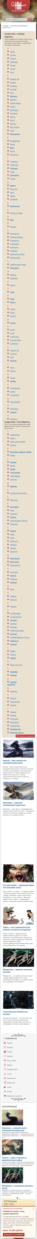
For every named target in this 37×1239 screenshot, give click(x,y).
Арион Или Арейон (18, 441)
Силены (13, 623)
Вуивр (12, 455)
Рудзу (12, 312)
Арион (12, 438)
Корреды (13, 251)
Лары (12, 538)
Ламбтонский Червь (18, 264)
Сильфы (13, 627)
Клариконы (14, 240)
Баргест (13, 99)
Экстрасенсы (11, 1083)
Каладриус (14, 722)
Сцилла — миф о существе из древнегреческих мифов (14, 1158)
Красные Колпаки (17, 254)
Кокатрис (13, 513)
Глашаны (14, 161)
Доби (12, 192)
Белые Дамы (15, 103)
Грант (12, 172)
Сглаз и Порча (11, 1060)
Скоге (12, 330)
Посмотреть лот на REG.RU (13, 1234)
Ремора (13, 606)
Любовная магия (12, 1069)
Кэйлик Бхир (15, 257)
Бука (12, 130)
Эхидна (13, 705)
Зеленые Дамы (16, 213)
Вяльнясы (14, 154)
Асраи (12, 69)
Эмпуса (13, 698)
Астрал (9, 1087)
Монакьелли (15, 565)
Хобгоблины (15, 388)
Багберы (13, 86)
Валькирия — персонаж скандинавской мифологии (14, 803)
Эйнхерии (14, 409)
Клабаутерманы (16, 237)
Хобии (12, 391)
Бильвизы (14, 110)
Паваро (13, 596)
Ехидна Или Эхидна (18, 493)
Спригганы (14, 336)
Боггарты (14, 113)
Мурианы (14, 278)
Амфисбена (15, 435)
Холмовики (14, 395)
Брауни (13, 123)
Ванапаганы (15, 141)
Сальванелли (15, 617)
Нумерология (11, 1078)
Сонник (9, 1074)
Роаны (12, 309)
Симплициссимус (17, 630)
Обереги (9, 1065)
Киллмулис (14, 233)
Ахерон (13, 445)
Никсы (12, 285)
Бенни (12, 106)
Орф (12, 589)
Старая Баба (15, 340)
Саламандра (15, 613)
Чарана (13, 712)
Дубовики (14, 199)
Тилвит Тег (14, 350)
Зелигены (14, 500)
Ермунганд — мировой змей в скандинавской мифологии (14, 1129)
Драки (12, 196)
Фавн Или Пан (16, 665)
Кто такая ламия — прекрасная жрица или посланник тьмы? (18, 886)
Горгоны (13, 479)
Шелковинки (15, 402)
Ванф (12, 144)
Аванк (12, 51)
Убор (12, 367)
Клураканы (14, 244)
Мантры (9, 1091)
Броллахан (14, 127)
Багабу (13, 82)
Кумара (13, 715)
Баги (12, 93)
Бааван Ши (14, 79)
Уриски (13, 371)
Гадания (9, 1043)
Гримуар (6, 25)
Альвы (12, 65)
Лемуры (13, 544)
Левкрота (14, 541)
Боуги (12, 120)
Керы (12, 510)
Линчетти (14, 551)
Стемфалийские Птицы (19, 637)
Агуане (13, 58)
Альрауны (14, 719)
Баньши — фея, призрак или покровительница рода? (14, 761)
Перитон (13, 599)
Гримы (12, 178)
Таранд (13, 654)
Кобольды (14, 247)
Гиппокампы (15, 476)
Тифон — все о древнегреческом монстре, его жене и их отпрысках (17, 928)
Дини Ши (13, 189)
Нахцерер (14, 572)
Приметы (10, 1056)
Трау (12, 357)
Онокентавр (15, 725)
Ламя (12, 534)
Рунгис (13, 316)
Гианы (12, 465)
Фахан (12, 378)
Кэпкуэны (14, 524)
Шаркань (13, 691)
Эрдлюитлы (15, 701)
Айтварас (14, 62)
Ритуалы (9, 1052)
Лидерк (13, 548)
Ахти (12, 72)
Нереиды (14, 579)
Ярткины (13, 419)
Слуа (12, 333)
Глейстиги (14, 165)
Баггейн (13, 89)
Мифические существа (14, 1096)
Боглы (12, 117)
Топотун (13, 354)
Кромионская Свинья (18, 520)
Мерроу (13, 275)
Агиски (13, 55)
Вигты (12, 151)
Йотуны (13, 226)
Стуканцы (14, 343)
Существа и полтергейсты (18, 25)
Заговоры (10, 1047)
